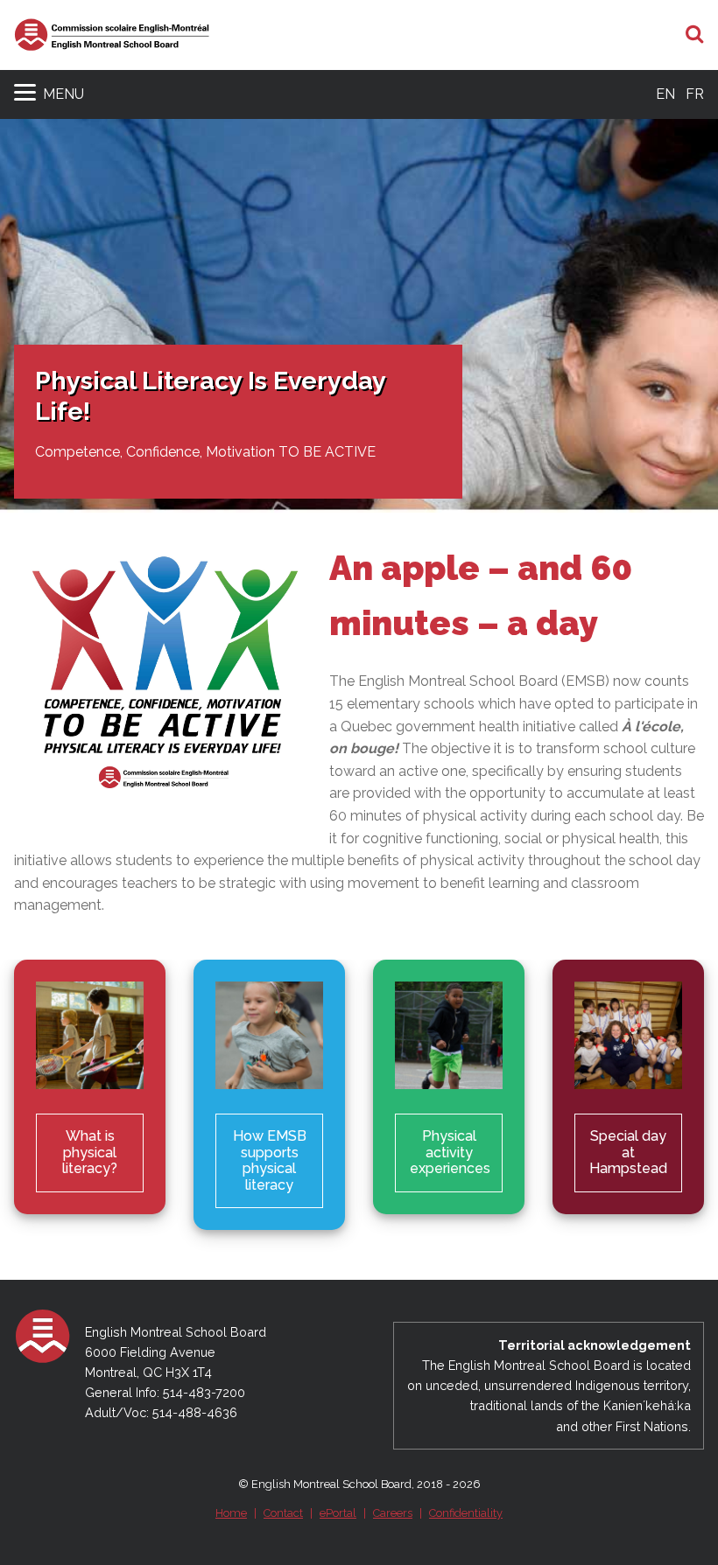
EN (665, 94)
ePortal (338, 1513)
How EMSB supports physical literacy (269, 1160)
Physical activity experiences (450, 1152)
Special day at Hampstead (628, 1152)
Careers (392, 1513)
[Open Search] (695, 35)
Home (231, 1513)
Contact (283, 1513)
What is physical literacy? (89, 1152)
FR (695, 94)
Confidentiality (466, 1513)
